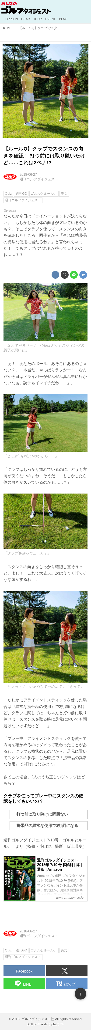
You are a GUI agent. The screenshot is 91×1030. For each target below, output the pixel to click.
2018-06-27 (28, 174)
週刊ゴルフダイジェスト (39, 179)
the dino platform (50, 1024)
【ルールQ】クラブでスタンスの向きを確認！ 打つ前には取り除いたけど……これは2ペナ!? (44, 156)
